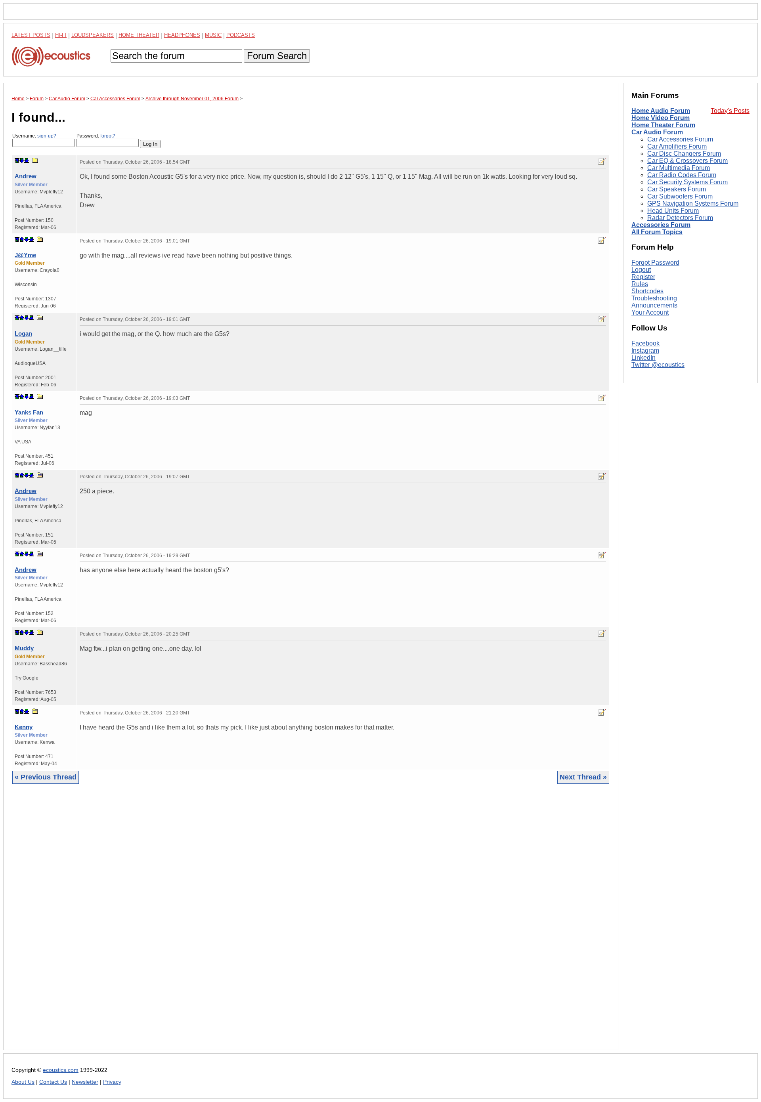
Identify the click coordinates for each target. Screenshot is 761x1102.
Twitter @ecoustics (658, 364)
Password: (95, 136)
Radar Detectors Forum (680, 217)
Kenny (24, 727)
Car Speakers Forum (676, 189)
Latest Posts (30, 35)
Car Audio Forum (657, 132)
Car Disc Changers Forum (684, 153)
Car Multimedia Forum (678, 167)
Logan (23, 333)
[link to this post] (35, 160)
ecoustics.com (60, 1070)
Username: (34, 136)
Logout (641, 269)
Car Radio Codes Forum (681, 175)
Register (643, 276)
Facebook (645, 343)
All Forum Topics (657, 232)
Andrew (25, 176)
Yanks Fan (29, 412)
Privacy (112, 1082)
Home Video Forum (660, 118)
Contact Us (53, 1082)
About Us (22, 1082)
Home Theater (139, 35)
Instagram (645, 350)
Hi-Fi (61, 35)
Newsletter (85, 1082)
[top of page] (17, 160)
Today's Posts (730, 110)
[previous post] (21, 239)
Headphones (182, 35)
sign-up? (46, 136)
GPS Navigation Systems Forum (692, 203)
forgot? (107, 136)
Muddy (24, 648)
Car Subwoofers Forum (680, 196)
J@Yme (25, 255)
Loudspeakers (92, 35)
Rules (639, 284)
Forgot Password (655, 262)
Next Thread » (583, 777)
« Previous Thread (45, 777)
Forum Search (277, 55)
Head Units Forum (673, 210)
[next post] (21, 160)
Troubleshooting (654, 298)
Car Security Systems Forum (687, 182)
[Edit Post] (602, 162)
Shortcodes (647, 291)
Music (213, 35)
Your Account (650, 312)
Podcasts (240, 35)
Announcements (654, 305)
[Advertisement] (249, 923)
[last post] (26, 160)
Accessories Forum (660, 225)
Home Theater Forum (663, 125)
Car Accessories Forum (680, 139)
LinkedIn (643, 357)
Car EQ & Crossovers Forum (687, 160)
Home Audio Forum (660, 110)
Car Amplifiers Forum (677, 146)
